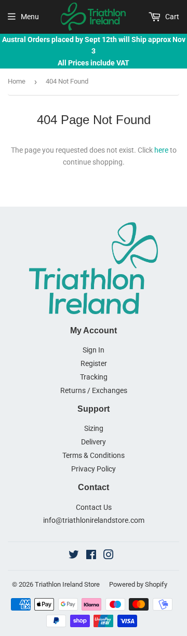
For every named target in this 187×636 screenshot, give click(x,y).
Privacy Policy (93, 469)
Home (16, 81)
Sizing (93, 428)
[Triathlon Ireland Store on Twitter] (74, 556)
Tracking (94, 377)
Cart (171, 16)
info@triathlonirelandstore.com (93, 520)
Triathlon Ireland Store (67, 584)
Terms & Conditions (93, 455)
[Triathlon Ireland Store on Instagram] (108, 556)
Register (94, 363)
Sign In (93, 350)
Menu (30, 16)
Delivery (93, 442)
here (161, 150)
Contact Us (94, 507)
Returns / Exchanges (93, 390)
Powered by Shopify (138, 584)
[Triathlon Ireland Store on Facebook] (91, 556)
